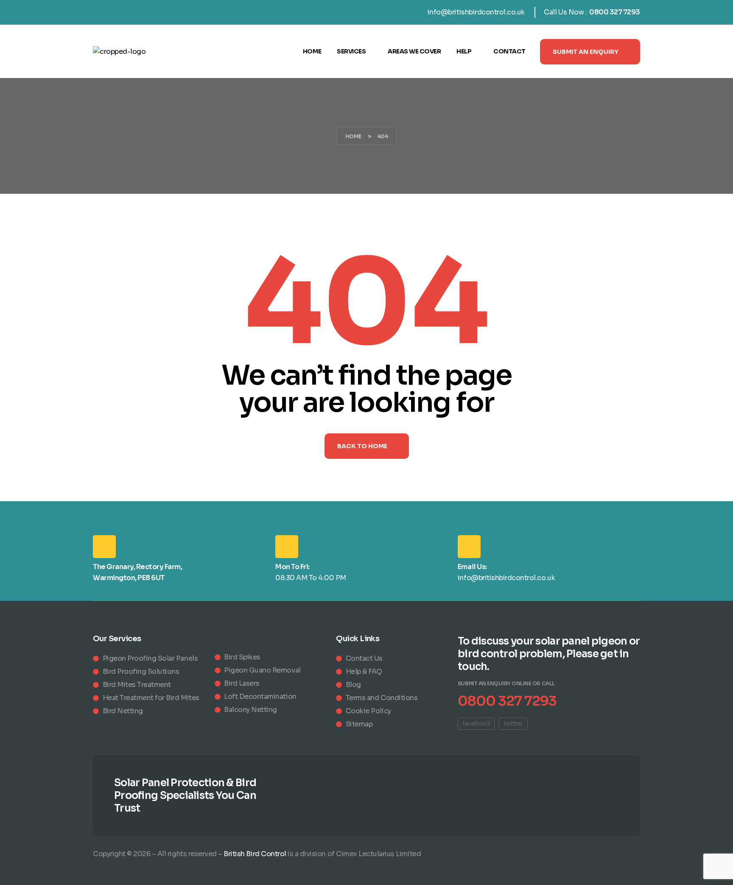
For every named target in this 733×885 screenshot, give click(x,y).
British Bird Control (255, 853)
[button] (590, 51)
